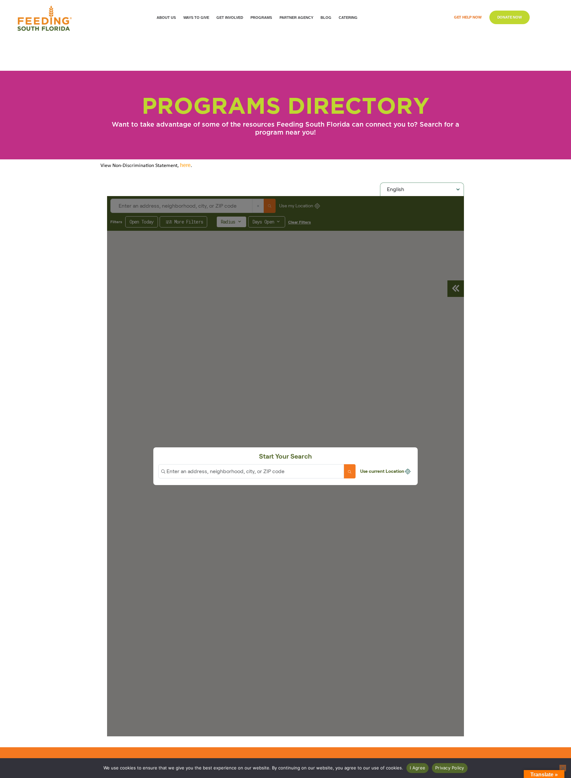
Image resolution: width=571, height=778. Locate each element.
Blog (326, 18)
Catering (348, 18)
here (185, 165)
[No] (562, 768)
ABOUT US (166, 18)
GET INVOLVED (229, 18)
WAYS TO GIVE (196, 18)
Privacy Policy (449, 767)
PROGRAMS (261, 18)
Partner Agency (296, 18)
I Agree (417, 767)
